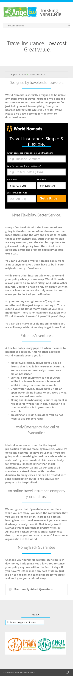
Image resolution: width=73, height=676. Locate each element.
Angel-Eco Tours (18, 74)
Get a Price (48, 198)
